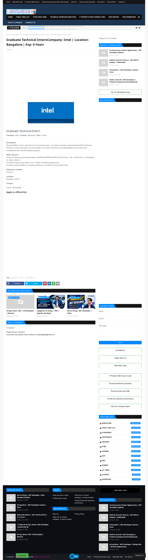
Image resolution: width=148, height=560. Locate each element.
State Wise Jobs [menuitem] (40, 17)
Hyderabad (118, 432)
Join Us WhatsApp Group (120, 92)
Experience (118, 437)
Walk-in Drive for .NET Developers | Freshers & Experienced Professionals (123, 81)
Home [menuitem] (10, 17)
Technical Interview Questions (120, 383)
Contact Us (121, 2)
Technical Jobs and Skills (87, 2)
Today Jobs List (16, 34)
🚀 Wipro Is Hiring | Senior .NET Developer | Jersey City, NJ (33, 526)
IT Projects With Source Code (120, 376)
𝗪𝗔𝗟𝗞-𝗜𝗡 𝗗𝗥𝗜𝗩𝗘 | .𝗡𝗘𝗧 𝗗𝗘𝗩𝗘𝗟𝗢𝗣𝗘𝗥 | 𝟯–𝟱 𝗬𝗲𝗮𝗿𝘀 (32, 516)
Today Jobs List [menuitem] (22, 17)
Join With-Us (120, 350)
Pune (118, 446)
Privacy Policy (111, 2)
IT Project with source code (101, 557)
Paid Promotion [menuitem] (129, 17)
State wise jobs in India (60, 495)
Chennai (118, 451)
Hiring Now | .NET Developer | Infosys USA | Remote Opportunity (125, 545)
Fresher (21, 278)
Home (8, 2)
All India (118, 470)
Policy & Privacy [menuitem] (15, 22)
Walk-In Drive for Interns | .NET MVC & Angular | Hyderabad (123, 61)
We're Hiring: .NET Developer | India (79, 312)
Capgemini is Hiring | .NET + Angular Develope (48, 312)
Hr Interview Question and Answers (120, 399)
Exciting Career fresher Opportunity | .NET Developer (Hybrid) (125, 51)
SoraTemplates (18, 557)
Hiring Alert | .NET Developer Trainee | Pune (61, 28)
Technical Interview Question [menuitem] (63, 17)
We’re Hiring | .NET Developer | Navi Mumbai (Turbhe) (31, 496)
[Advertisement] (50, 58)
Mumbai (118, 465)
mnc (118, 461)
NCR (118, 456)
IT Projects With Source (32, 2)
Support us (139, 555)
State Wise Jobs (17, 2)
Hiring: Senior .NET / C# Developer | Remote (20, 312)
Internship (118, 479)
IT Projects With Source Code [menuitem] (92, 17)
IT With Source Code (60, 498)
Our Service (101, 2)
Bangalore (14, 278)
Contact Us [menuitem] (30, 22)
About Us (74, 2)
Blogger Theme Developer (41, 557)
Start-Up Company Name (120, 406)
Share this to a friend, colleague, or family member (84, 496)
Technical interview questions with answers (55, 2)
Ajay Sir (10, 49)
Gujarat (118, 475)
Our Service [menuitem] (114, 17)
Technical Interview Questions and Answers (85, 502)
